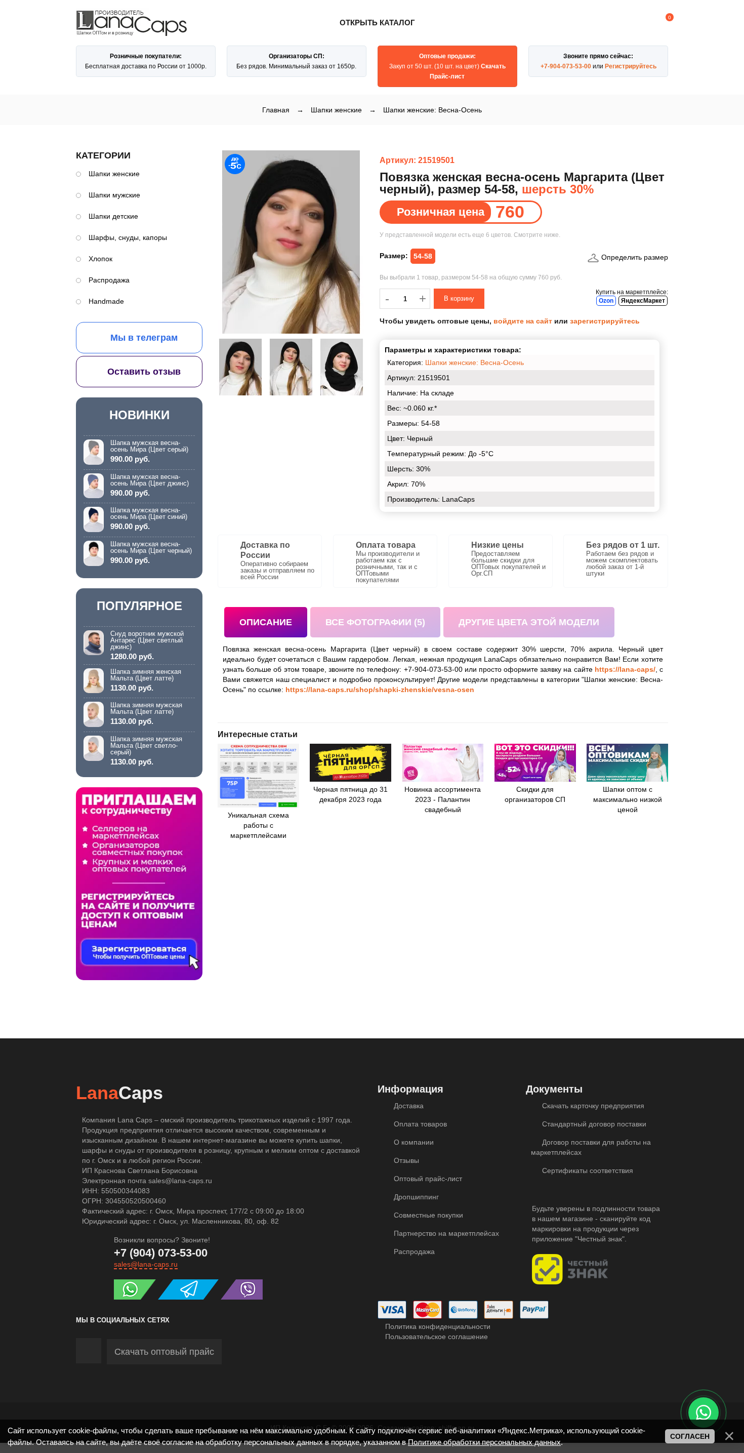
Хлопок (100, 259)
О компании (413, 1142)
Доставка (408, 1106)
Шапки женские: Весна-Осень (474, 362)
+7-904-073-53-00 (566, 66)
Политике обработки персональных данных (484, 1442)
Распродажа (109, 280)
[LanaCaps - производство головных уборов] (131, 31)
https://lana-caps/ (625, 669)
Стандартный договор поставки (593, 1124)
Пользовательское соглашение (435, 1337)
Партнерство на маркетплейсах (445, 1233)
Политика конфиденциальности (436, 1326)
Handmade (106, 301)
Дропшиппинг (415, 1197)
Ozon (606, 300)
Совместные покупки (427, 1215)
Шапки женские (114, 174)
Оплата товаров (419, 1124)
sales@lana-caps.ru (146, 1264)
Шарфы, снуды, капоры (128, 237)
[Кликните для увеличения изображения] (291, 242)
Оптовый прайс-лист (427, 1179)
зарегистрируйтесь (605, 321)
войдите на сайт (522, 321)
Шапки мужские (114, 195)
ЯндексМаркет (643, 300)
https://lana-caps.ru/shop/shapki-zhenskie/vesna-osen (379, 689)
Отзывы (405, 1160)
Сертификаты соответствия (586, 1170)
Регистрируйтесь (630, 66)
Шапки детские (113, 216)
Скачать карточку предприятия (592, 1106)
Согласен (690, 1436)
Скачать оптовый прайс (164, 1352)
